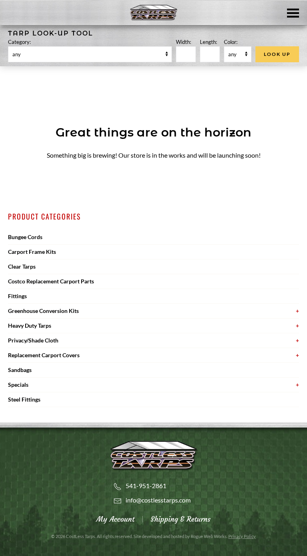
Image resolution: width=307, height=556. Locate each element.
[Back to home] (153, 13)
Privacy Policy (242, 536)
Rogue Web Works (209, 536)
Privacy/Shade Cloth (33, 340)
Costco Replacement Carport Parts (51, 281)
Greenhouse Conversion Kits (43, 310)
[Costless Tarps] (153, 455)
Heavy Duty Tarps (29, 325)
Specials (18, 384)
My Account (115, 519)
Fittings (17, 296)
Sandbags (20, 369)
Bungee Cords (25, 236)
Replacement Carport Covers (44, 355)
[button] (293, 12)
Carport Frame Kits (32, 251)
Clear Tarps (22, 266)
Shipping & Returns (181, 519)
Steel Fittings (24, 399)
